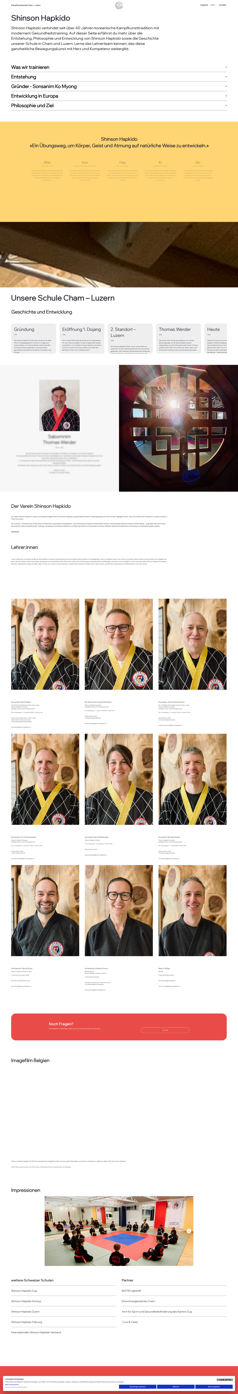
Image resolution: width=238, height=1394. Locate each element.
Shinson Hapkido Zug (24, 1290)
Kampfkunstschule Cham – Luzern (25, 5)
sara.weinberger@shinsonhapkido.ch (96, 855)
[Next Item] (189, 1231)
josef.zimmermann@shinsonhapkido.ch (170, 725)
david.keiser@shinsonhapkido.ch (21, 727)
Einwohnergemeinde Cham (138, 1301)
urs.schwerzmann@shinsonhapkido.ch (22, 858)
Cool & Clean (130, 1322)
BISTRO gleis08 (131, 1290)
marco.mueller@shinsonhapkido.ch (169, 986)
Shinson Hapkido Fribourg (26, 1322)
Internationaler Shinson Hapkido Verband (36, 1332)
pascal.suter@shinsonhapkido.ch (21, 986)
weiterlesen (15, 531)
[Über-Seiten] (216, 4)
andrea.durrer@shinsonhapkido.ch (95, 990)
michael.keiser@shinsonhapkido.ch (169, 858)
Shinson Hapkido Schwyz (26, 1301)
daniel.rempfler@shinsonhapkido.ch (96, 723)
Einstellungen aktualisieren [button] (150, 1073)
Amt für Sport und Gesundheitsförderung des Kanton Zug (157, 1311)
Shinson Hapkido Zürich (25, 1311)
